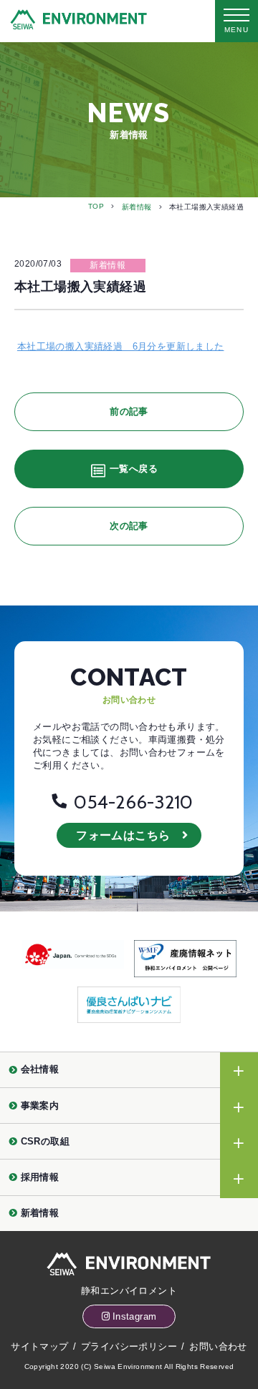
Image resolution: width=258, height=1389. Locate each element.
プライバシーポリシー (129, 1346)
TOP (96, 206)
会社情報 (40, 1069)
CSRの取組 (45, 1141)
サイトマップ (39, 1346)
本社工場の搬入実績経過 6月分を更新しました (120, 346)
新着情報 (137, 207)
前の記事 (129, 411)
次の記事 (129, 525)
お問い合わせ (218, 1346)
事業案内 (40, 1105)
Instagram (135, 1316)
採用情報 (40, 1177)
